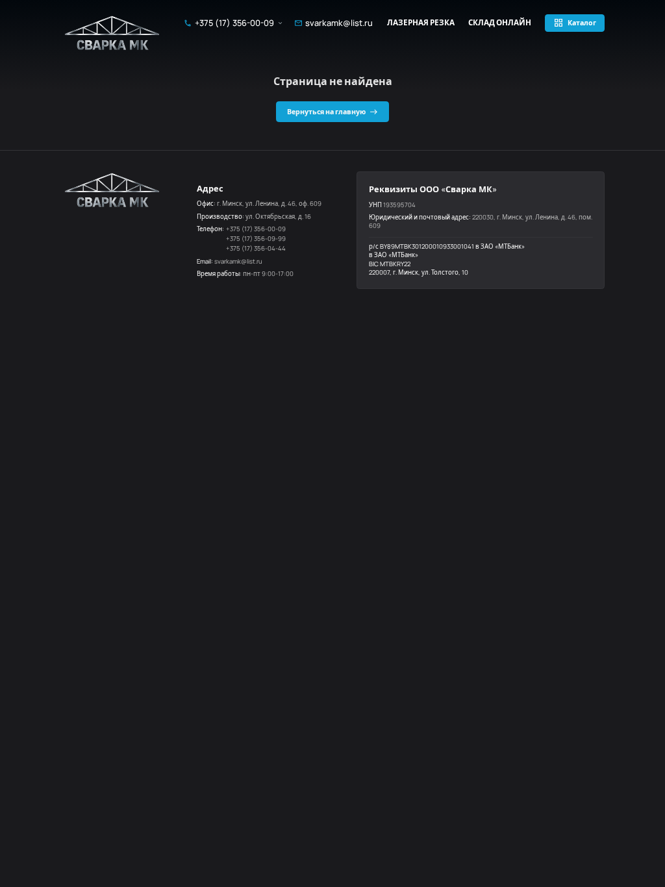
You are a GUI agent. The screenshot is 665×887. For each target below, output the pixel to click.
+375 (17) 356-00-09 (234, 23)
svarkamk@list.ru (339, 23)
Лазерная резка (421, 23)
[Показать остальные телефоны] (280, 23)
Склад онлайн (499, 23)
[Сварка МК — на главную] (112, 32)
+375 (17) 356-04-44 (256, 248)
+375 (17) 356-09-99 (256, 238)
